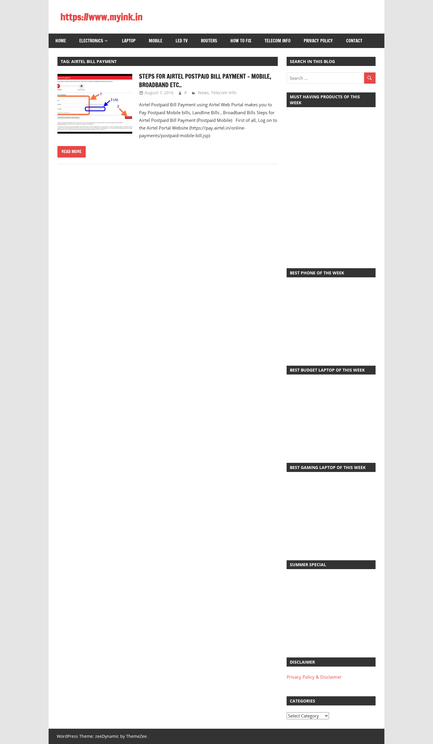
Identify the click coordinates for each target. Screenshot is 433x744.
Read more (72, 152)
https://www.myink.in (101, 17)
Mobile (155, 41)
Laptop (128, 41)
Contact (354, 41)
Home (60, 41)
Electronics (91, 41)
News (203, 92)
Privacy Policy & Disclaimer (314, 677)
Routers (209, 41)
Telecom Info (277, 41)
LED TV (182, 41)
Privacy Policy (318, 41)
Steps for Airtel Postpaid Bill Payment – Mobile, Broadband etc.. (205, 80)
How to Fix (240, 41)
